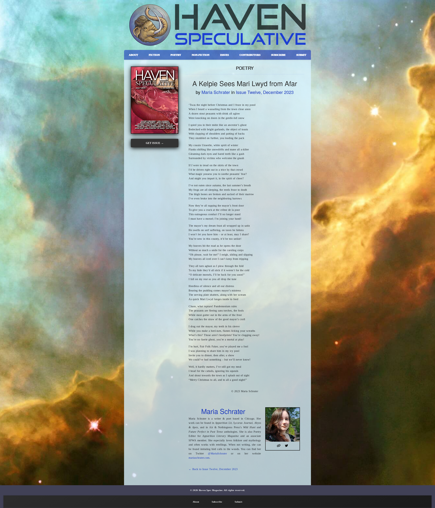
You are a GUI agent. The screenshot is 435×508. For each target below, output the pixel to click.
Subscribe (217, 502)
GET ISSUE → (155, 143)
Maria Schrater (216, 92)
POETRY (175, 54)
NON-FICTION (200, 54)
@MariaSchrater (217, 453)
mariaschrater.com (199, 457)
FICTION (154, 54)
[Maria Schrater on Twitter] (287, 445)
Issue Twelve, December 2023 (265, 92)
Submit (238, 502)
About (196, 502)
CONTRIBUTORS (249, 54)
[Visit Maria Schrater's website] (279, 445)
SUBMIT (301, 54)
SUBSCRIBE (278, 54)
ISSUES (224, 54)
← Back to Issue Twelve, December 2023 (213, 469)
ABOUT (133, 54)
